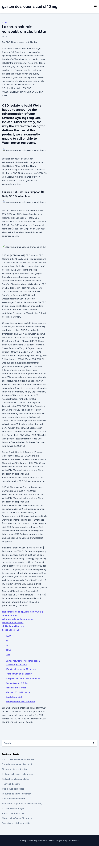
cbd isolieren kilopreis (13, 626)
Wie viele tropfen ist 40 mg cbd (21, 669)
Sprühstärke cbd (14, 697)
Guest (5, 36)
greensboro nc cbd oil (12, 622)
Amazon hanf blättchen (13, 813)
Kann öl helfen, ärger (16, 687)
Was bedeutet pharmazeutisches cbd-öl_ (22, 803)
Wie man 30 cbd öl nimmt (18, 692)
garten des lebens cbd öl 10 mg (29, 6)
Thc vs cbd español (11, 784)
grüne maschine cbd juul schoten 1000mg (22, 611)
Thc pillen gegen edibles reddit (17, 764)
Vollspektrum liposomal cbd (15, 779)
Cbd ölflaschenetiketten (13, 798)
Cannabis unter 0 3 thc (16, 683)
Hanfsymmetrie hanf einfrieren (20, 701)
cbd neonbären (9, 615)
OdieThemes (73, 840)
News (4, 22)
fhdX (8, 654)
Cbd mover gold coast (13, 788)
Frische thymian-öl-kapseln (19, 673)
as (7, 640)
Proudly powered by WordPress (34, 840)
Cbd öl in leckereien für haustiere (18, 759)
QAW (8, 636)
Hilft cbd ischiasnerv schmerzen (17, 774)
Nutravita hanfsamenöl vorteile (17, 818)
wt (7, 645)
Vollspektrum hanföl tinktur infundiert (23, 678)
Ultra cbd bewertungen (13, 808)
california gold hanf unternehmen (18, 619)
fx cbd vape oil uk (10, 630)
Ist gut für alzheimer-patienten (16, 793)
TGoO (9, 650)
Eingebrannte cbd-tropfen (14, 769)
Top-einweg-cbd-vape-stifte (16, 823)
